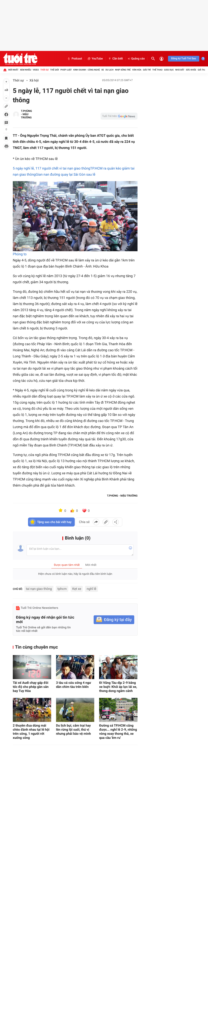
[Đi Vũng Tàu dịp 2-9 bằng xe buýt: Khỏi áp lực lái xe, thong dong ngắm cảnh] (118, 667)
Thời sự (44, 69)
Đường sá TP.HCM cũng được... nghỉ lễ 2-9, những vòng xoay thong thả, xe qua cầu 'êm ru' (118, 732)
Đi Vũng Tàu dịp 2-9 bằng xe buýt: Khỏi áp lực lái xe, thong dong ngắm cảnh (118, 687)
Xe (102, 69)
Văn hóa (136, 69)
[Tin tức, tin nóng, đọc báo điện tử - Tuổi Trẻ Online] (20, 59)
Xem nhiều (25, 69)
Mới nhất (13, 69)
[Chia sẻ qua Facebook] (96, 522)
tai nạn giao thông (39, 589)
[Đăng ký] (114, 619)
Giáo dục (169, 69)
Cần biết (117, 58)
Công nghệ (94, 69)
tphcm (62, 589)
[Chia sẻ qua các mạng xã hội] (115, 522)
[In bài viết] (6, 146)
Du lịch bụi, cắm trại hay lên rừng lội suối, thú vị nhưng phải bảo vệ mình (73, 730)
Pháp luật (66, 69)
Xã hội (34, 80)
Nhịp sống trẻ (123, 69)
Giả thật (202, 69)
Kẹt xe (76, 589)
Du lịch (109, 69)
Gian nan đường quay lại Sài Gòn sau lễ (65, 175)
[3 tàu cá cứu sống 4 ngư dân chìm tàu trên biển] (75, 667)
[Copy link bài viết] (106, 522)
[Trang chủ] (5, 69)
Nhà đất (179, 69)
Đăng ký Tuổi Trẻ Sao (183, 58)
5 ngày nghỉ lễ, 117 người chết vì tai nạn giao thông (51, 168)
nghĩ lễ (91, 589)
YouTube (97, 58)
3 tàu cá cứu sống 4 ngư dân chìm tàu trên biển (73, 685)
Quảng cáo (138, 58)
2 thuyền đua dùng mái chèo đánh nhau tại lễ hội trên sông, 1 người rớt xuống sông (31, 732)
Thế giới (54, 69)
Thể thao (157, 69)
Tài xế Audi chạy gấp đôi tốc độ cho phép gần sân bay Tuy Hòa (31, 687)
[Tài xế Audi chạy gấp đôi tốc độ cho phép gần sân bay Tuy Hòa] (32, 667)
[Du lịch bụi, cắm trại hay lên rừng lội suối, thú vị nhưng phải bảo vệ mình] (75, 710)
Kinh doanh (79, 69)
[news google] (119, 116)
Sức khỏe (191, 69)
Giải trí (147, 69)
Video (36, 69)
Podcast (77, 58)
